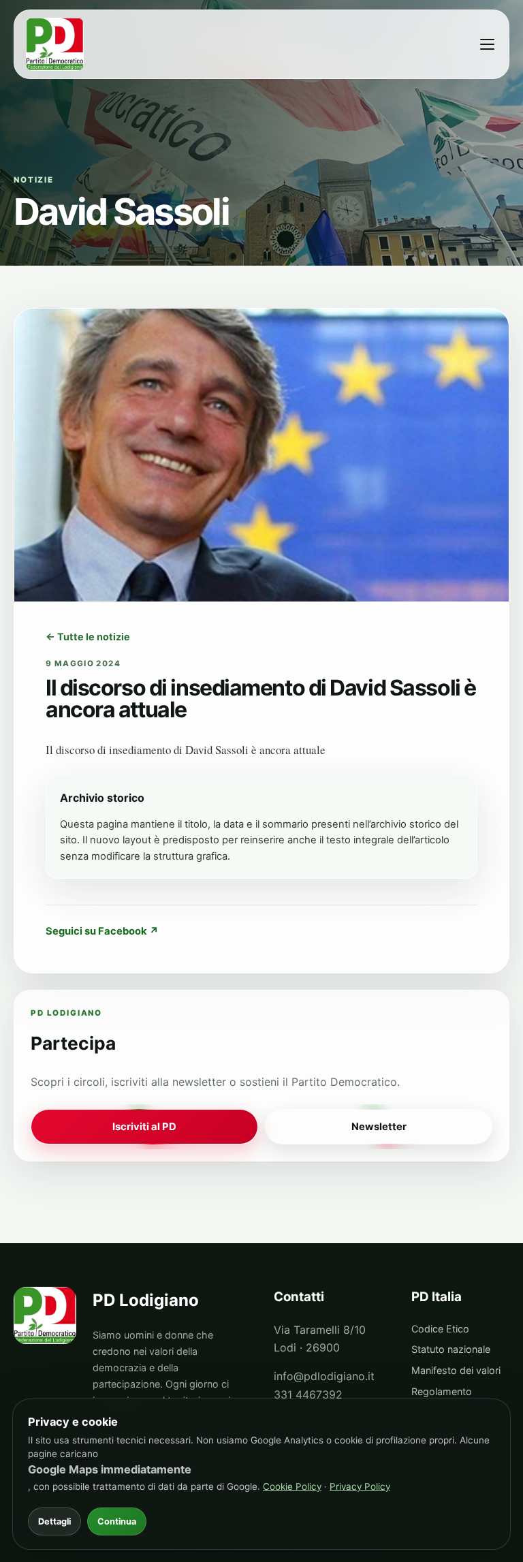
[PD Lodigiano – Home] (56, 44)
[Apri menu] (487, 44)
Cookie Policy (292, 1486)
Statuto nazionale (450, 1349)
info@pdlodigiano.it (324, 1376)
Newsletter (379, 1127)
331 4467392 (308, 1394)
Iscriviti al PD (144, 1127)
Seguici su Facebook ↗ (102, 931)
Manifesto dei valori (456, 1370)
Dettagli (54, 1521)
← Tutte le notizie (88, 636)
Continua (116, 1521)
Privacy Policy (360, 1486)
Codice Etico (440, 1328)
